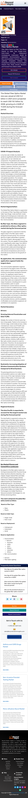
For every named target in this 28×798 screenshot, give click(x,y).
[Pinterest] (25, 787)
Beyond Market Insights (18, 792)
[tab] (6, 83)
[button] (25, 3)
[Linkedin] (15, 787)
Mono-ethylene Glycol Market (13, 709)
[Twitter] (18, 787)
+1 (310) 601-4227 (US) (14, 626)
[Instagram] (23, 787)
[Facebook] (20, 787)
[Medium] (20, 790)
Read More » (6, 669)
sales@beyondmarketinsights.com (14, 631)
